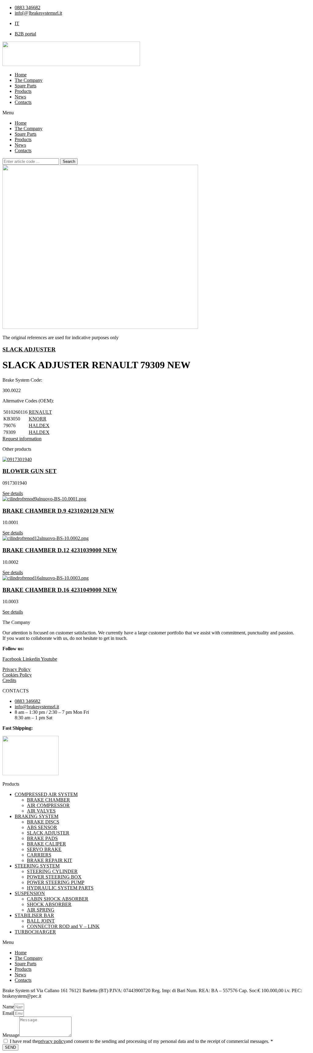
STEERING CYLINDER (52, 871)
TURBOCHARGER (35, 931)
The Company (28, 80)
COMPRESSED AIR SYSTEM (46, 794)
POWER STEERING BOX (54, 876)
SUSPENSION (30, 893)
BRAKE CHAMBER (48, 799)
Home (21, 74)
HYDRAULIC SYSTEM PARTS (60, 887)
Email (8, 1013)
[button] (156, 113)
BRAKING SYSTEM (36, 816)
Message (10, 1035)
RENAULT (40, 412)
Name (8, 1006)
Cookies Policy (17, 674)
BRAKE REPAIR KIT (49, 860)
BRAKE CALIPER (46, 843)
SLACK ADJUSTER (29, 349)
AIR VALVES (41, 810)
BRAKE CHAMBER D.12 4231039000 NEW (59, 550)
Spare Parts (25, 85)
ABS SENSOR (42, 827)
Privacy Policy (16, 669)
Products (23, 91)
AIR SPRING (40, 909)
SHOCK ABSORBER (49, 904)
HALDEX (39, 425)
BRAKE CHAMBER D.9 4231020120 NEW (58, 511)
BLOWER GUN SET (29, 471)
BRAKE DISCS (43, 821)
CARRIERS (39, 854)
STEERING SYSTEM (37, 865)
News (20, 96)
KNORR (37, 418)
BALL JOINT (41, 920)
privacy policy (52, 1041)
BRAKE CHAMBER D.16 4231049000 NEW (59, 590)
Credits (9, 680)
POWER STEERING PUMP (55, 882)
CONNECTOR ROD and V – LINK (63, 926)
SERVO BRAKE (44, 849)
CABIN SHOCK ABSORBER (57, 898)
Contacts (23, 102)
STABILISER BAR (34, 915)
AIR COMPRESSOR (48, 805)
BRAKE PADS (42, 838)
